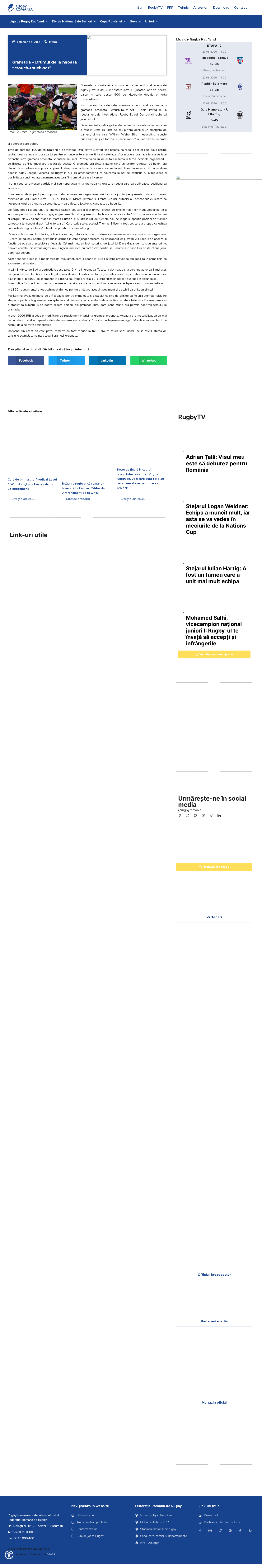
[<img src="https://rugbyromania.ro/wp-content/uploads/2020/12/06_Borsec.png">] (187, 1080)
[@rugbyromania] (212, 815)
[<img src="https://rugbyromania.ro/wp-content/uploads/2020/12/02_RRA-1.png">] (187, 1381)
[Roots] (214, 726)
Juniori (149, 21)
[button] (252, 8)
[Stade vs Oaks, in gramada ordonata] (42, 107)
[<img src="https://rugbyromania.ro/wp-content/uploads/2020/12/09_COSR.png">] (187, 1046)
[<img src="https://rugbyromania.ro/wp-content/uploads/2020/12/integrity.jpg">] (39, 596)
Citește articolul (23, 499)
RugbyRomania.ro (19, 1515)
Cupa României (111, 21)
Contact (240, 7)
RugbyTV (155, 7)
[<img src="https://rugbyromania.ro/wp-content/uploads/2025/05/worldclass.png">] (187, 1149)
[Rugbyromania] (220, 815)
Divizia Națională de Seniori (72, 21)
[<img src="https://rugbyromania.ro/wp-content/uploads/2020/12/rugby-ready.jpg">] (96, 596)
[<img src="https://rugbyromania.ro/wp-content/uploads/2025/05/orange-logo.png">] (241, 1115)
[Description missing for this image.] (241, 942)
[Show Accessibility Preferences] (9, 1555)
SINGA (51, 1554)
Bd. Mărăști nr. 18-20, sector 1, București (35, 1526)
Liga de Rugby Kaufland (27, 21)
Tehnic (183, 7)
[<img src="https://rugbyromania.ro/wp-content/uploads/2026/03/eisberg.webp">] (187, 1115)
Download (221, 7)
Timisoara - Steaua (214, 58)
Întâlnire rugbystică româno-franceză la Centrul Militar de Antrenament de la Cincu (83, 488)
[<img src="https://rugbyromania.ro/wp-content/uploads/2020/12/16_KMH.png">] (214, 1115)
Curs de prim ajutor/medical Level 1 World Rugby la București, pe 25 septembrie (32, 484)
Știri (140, 7)
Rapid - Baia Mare (214, 84)
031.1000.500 (29, 1532)
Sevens (135, 21)
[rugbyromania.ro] (20, 8)
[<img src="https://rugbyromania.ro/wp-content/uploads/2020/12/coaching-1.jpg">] (96, 566)
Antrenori (200, 7)
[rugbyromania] (180, 815)
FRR (170, 7)
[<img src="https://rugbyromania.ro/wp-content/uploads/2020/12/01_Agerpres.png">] (187, 1346)
